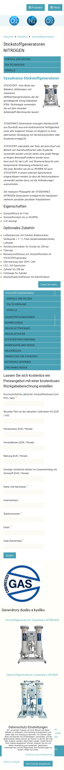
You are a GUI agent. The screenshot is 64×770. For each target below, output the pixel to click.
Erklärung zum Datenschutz (39, 754)
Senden (10, 555)
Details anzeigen (11, 761)
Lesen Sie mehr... (49, 284)
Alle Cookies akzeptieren (38, 763)
